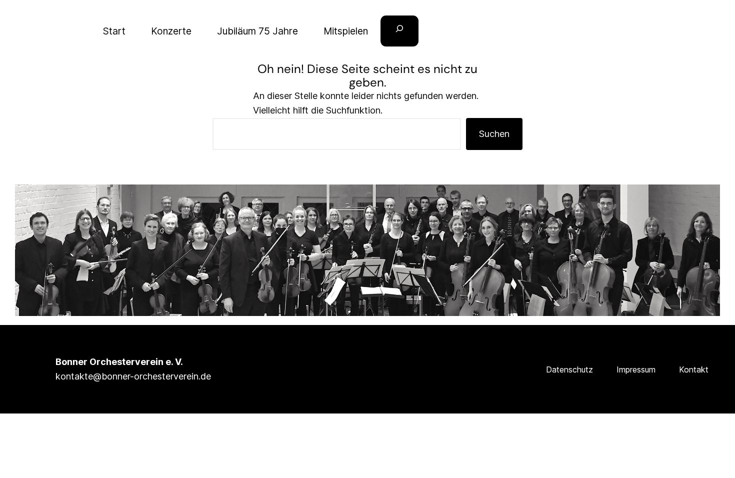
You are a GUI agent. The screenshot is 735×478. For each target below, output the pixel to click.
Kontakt (693, 369)
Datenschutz (569, 369)
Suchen (494, 133)
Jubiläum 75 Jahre (257, 31)
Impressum (636, 369)
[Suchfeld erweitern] (399, 31)
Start (114, 31)
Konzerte (171, 31)
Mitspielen (346, 31)
